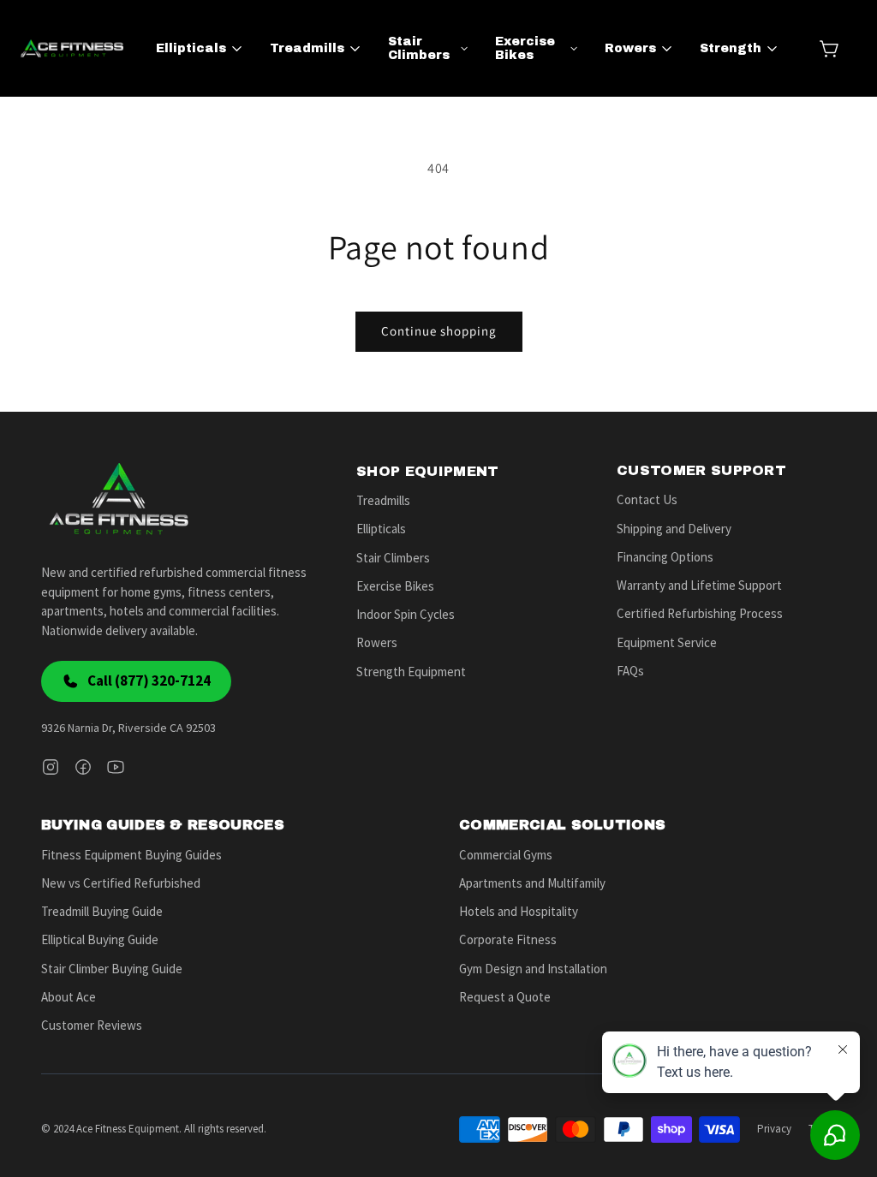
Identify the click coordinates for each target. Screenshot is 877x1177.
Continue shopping (439, 331)
